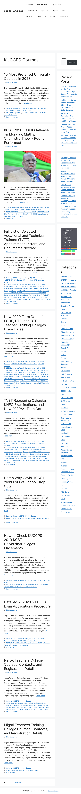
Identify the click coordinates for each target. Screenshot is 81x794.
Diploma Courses (36, 703)
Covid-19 (9, 518)
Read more (28, 103)
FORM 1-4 (44, 11)
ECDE (15, 278)
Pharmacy (42, 113)
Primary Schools (67, 456)
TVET (42, 295)
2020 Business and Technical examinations (20, 284)
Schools (64, 462)
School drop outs (42, 518)
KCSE (34, 212)
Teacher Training (14, 383)
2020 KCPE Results (68, 277)
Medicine (35, 113)
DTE (43, 370)
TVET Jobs (40, 297)
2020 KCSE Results (12, 207)
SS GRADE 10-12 (31, 11)
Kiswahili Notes (67, 398)
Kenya (63, 394)
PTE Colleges (35, 381)
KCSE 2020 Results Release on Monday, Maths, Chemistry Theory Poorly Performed (26, 136)
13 (12, 783)
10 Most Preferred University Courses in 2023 (27, 76)
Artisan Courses (11, 703)
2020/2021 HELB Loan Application (26, 643)
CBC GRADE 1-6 (42, 5)
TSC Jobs (64, 489)
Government (65, 371)
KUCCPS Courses (25, 210)
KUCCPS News (15, 110)
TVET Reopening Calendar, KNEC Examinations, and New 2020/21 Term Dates (25, 404)
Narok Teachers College (18, 705)
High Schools (66, 378)
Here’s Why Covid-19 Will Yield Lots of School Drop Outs (24, 482)
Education (9, 113)
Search (63, 59)
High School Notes (38, 207)
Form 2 (63, 355)
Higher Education (67, 381)
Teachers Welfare (67, 475)
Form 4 (63, 358)
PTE (63, 11)
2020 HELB (10, 643)
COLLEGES (29, 17)
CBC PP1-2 (29, 5)
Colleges (9, 108)
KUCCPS (40, 108)
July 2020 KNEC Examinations (39, 288)
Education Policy (67, 335)
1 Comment (10, 218)
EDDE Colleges (41, 372)
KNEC (6, 291)
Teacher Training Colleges (28, 383)
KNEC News (14, 210)
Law (30, 113)
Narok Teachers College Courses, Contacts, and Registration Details (23, 664)
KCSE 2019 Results (68, 388)
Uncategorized (66, 502)
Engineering (17, 113)
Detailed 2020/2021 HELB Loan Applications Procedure (27, 604)
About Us (53, 17)
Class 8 (63, 309)
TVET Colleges (17, 297)
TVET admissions (26, 709)
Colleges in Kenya (23, 703)
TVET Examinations (29, 297)
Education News (25, 207)
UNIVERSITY (41, 17)
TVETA (43, 299)
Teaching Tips (26, 110)
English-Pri (65, 348)
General (25, 288)
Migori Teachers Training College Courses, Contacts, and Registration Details (26, 729)
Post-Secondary (34, 295)
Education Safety (67, 339)
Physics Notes (66, 443)
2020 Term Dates (19, 370)
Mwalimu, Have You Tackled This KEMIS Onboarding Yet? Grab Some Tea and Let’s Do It (69, 140)
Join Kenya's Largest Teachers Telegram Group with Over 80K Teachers (68, 237)
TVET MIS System (32, 460)
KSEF (63, 404)
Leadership (65, 433)
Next (18, 783)
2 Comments (10, 465)
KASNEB (55, 11)
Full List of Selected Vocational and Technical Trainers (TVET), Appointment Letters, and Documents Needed (24, 239)
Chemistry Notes (67, 306)
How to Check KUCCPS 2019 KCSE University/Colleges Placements (23, 541)
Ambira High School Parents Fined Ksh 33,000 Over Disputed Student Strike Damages (68, 105)
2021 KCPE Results (68, 283)
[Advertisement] (40, 36)
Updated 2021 (66, 509)
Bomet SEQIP (66, 303)
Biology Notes (66, 293)
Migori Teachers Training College (27, 770)
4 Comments (10, 647)
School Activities (30, 518)
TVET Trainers (35, 299)
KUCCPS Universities (30, 587)
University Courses (10, 115)
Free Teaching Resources (21, 108)
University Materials (68, 505)
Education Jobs (67, 329)
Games (63, 367)
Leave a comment (12, 117)
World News (65, 512)
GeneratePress (53, 791)
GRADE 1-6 (66, 251)
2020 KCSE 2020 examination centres (19, 212)
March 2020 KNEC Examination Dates (29, 291)
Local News (65, 436)
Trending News (67, 482)
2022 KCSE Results (68, 290)
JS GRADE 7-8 (57, 5)
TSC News (65, 492)
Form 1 (63, 351)
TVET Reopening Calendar (21, 299)
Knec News (12, 291)
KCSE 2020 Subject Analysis (23, 214)
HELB (40, 643)
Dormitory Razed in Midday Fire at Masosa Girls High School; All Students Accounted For (69, 92)
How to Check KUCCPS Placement (18, 585)
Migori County (11, 770)
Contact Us (64, 17)
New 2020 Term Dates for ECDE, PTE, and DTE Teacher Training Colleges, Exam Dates (25, 323)
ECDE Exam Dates (29, 372)
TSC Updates (66, 495)
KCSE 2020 (41, 212)
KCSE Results (66, 391)
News (63, 440)
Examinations (18, 288)
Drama (63, 322)
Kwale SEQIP (66, 424)
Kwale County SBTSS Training (13, 216)
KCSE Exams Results (40, 214)
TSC (62, 485)
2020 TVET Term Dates (21, 286)
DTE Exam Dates (16, 372)
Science (64, 466)
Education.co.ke (14, 10)
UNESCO (7, 520)
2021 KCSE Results (68, 287)
